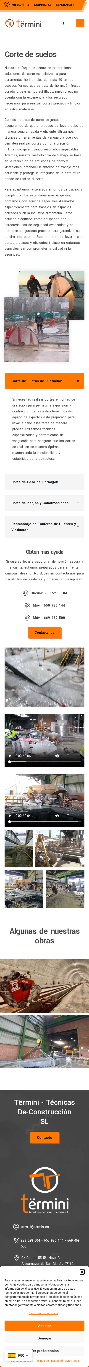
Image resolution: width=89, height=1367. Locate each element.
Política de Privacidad (49, 1360)
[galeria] (19, 848)
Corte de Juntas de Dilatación (37, 381)
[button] (82, 1271)
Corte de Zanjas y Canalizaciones (39, 503)
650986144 (43, 5)
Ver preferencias (45, 1351)
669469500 (65, 5)
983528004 (20, 5)
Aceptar (44, 1326)
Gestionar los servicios (43, 1313)
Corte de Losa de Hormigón (34, 482)
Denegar (45, 1338)
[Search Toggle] (62, 23)
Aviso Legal (72, 1360)
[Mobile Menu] (80, 23)
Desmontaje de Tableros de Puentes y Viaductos (43, 527)
